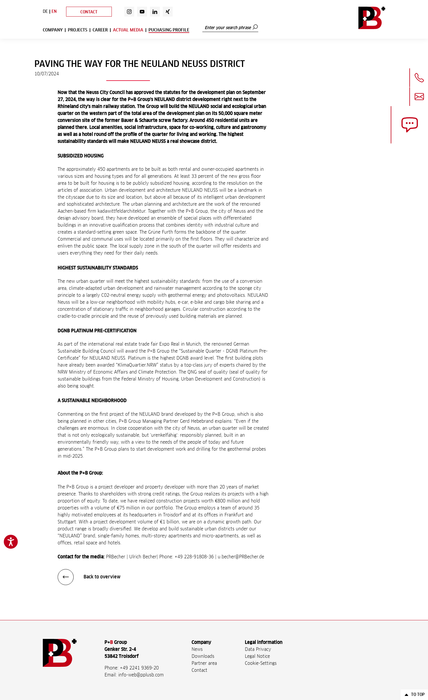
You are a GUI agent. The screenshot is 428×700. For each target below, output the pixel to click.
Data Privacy (258, 649)
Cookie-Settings (261, 663)
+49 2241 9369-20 (139, 668)
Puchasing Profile (168, 30)
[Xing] (168, 12)
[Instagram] (129, 12)
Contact (89, 12)
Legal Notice (257, 656)
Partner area (204, 663)
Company (53, 30)
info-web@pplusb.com (141, 675)
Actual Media (128, 30)
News (197, 649)
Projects (77, 30)
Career (100, 30)
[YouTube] (142, 12)
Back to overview (101, 577)
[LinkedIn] (155, 12)
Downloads (203, 656)
